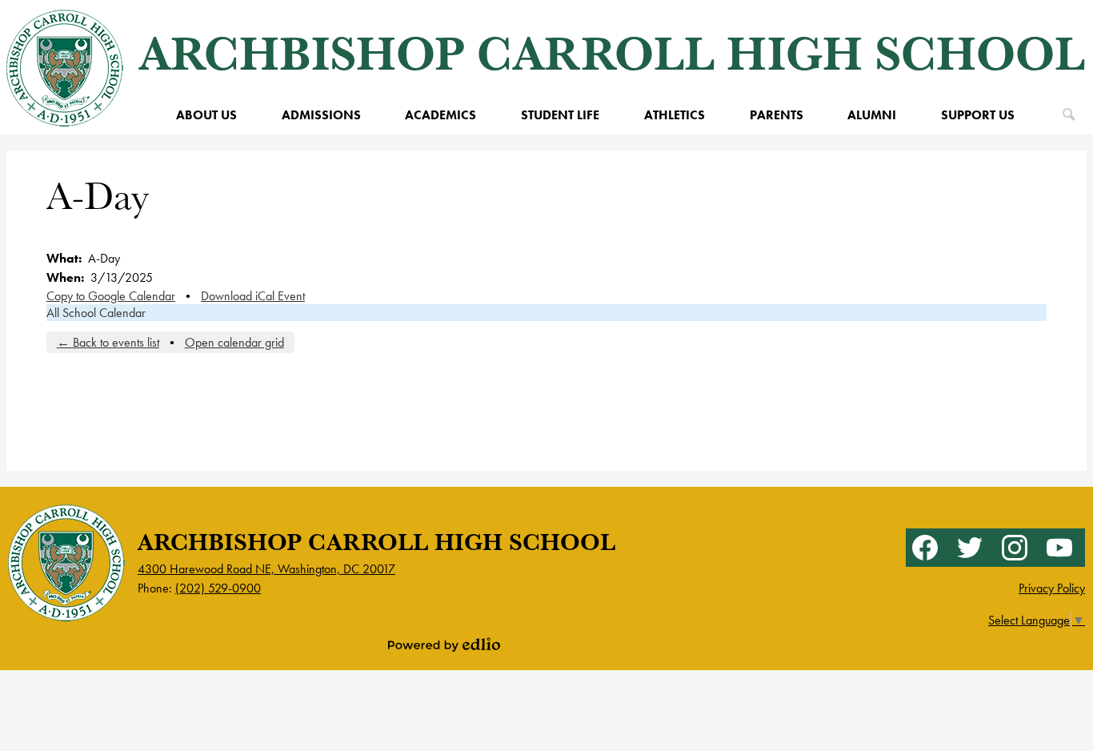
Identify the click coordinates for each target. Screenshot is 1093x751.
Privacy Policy (1052, 588)
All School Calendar (96, 312)
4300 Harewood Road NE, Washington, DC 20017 (266, 568)
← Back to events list (108, 342)
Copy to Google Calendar (110, 295)
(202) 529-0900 (218, 588)
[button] (206, 114)
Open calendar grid (234, 342)
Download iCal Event (253, 295)
